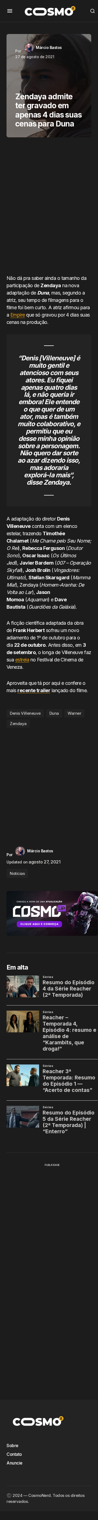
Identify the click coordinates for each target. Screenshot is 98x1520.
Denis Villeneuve (25, 713)
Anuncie (15, 1463)
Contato (14, 1454)
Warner (74, 713)
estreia (22, 660)
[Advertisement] (49, 208)
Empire (17, 315)
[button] (10, 11)
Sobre (12, 1445)
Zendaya (18, 723)
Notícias (17, 873)
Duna (54, 713)
